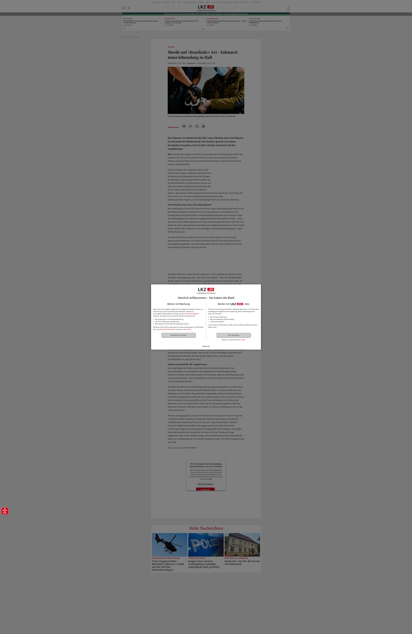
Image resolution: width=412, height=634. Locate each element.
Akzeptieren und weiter (178, 335)
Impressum (206, 346)
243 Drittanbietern (193, 314)
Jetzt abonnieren (233, 335)
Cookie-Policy (186, 329)
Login (243, 340)
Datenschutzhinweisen (168, 329)
